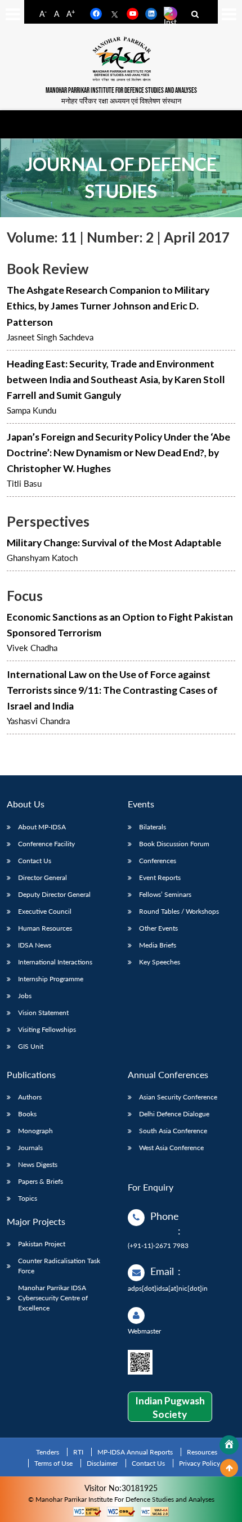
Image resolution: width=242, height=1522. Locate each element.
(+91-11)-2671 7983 (158, 1245)
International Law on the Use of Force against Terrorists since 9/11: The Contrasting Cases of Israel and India (112, 690)
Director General (42, 877)
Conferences (157, 860)
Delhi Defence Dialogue (174, 1114)
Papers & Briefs (40, 1181)
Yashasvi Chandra (38, 721)
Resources (202, 1452)
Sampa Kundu (31, 410)
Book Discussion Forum (174, 843)
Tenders (47, 1452)
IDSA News (34, 945)
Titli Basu (24, 483)
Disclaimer (102, 1463)
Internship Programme (50, 979)
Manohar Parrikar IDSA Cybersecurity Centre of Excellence (53, 1297)
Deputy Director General (54, 894)
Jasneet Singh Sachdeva (50, 337)
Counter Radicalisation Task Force (59, 1265)
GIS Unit (30, 1046)
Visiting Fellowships (47, 1029)
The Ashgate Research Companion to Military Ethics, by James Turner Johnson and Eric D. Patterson (108, 305)
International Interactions (55, 962)
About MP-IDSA (42, 827)
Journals (30, 1147)
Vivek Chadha (32, 648)
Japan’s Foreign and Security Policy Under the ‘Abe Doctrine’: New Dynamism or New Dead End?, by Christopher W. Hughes (118, 452)
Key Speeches (159, 962)
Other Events (158, 928)
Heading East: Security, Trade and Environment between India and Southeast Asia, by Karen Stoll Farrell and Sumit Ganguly (116, 379)
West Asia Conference (171, 1147)
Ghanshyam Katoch (42, 558)
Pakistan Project (41, 1244)
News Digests (37, 1164)
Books (27, 1114)
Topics (27, 1198)
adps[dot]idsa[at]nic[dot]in (168, 1288)
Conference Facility (46, 843)
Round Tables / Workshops (179, 911)
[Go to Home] (229, 1444)
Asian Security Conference (178, 1097)
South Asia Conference (173, 1130)
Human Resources (45, 928)
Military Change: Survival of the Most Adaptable (114, 543)
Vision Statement (43, 1012)
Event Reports (160, 877)
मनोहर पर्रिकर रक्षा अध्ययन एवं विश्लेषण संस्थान (121, 100)
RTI (78, 1452)
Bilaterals (152, 827)
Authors (30, 1097)
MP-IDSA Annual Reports (135, 1452)
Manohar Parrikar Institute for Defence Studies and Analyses (121, 90)
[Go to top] (229, 1468)
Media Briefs (157, 945)
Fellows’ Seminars (165, 894)
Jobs (25, 995)
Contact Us (34, 860)
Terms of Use (53, 1463)
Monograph (35, 1130)
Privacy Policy (199, 1463)
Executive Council (44, 911)
